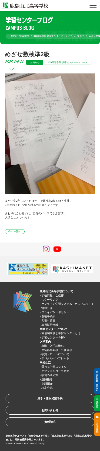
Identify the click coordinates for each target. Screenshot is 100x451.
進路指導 (47, 379)
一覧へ (17, 231)
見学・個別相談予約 (50, 398)
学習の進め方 (49, 375)
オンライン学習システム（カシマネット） (67, 303)
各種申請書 (48, 320)
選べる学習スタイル (54, 366)
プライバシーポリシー (55, 312)
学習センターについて (54, 329)
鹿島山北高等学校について (56, 291)
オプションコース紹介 (55, 371)
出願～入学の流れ (52, 345)
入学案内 (45, 341)
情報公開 (47, 308)
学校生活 (45, 362)
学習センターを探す (54, 337)
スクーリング (49, 299)
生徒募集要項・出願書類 (56, 350)
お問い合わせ (50, 410)
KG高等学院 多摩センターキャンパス (67, 62)
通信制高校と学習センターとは (60, 333)
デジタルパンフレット (55, 358)
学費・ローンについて (55, 354)
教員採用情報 (49, 324)
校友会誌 (47, 387)
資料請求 (50, 421)
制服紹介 (47, 383)
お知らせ (35, 62)
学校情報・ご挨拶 (52, 295)
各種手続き (48, 316)
